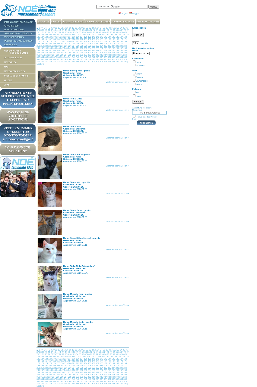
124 (123, 34)
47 (66, 30)
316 (62, 55)
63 (111, 30)
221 (50, 46)
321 (82, 55)
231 (90, 46)
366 (78, 59)
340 (66, 57)
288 (42, 52)
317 (66, 55)
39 (43, 30)
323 (90, 55)
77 (57, 32)
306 (114, 52)
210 (98, 43)
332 (125, 55)
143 (106, 37)
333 (38, 57)
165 (102, 39)
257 (102, 48)
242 (42, 48)
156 (66, 39)
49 (71, 30)
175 (50, 41)
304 (106, 52)
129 (50, 37)
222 (54, 46)
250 (74, 48)
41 (49, 30)
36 (126, 28)
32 (115, 28)
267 (50, 50)
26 (98, 28)
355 (125, 57)
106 (54, 34)
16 (70, 28)
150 (42, 39)
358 (46, 59)
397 (110, 62)
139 (90, 37)
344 (82, 57)
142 (102, 37)
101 (126, 32)
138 (86, 37)
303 (102, 52)
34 (121, 28)
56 (91, 30)
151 (46, 39)
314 (54, 55)
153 (54, 39)
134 (70, 37)
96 (111, 32)
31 (112, 28)
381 (46, 62)
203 (70, 43)
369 (90, 59)
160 (82, 39)
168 (114, 39)
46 (63, 30)
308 (121, 52)
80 (66, 32)
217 (125, 43)
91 (97, 32)
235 (106, 46)
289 (46, 52)
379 (38, 62)
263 (125, 48)
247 (62, 48)
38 (40, 30)
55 (88, 30)
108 (62, 34)
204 (74, 43)
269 (58, 50)
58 (97, 30)
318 (70, 55)
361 (58, 59)
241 (38, 48)
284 (117, 50)
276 (86, 50)
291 (54, 52)
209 (94, 43)
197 (46, 43)
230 (86, 46)
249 (70, 48)
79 (63, 32)
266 (46, 50)
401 (125, 62)
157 (70, 39)
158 (74, 39)
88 (88, 32)
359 (50, 59)
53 (83, 30)
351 (110, 57)
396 (106, 62)
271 (66, 50)
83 (74, 32)
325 (98, 55)
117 (96, 34)
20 (81, 28)
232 (94, 46)
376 (117, 59)
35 (124, 28)
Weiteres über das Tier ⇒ (117, 82)
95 (108, 32)
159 (78, 39)
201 (62, 43)
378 (125, 59)
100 (123, 32)
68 (125, 30)
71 (40, 32)
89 (91, 32)
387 (70, 62)
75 (52, 32)
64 (114, 30)
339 (62, 57)
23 (90, 28)
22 (87, 28)
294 (66, 52)
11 (56, 28)
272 (70, 50)
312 (46, 55)
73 (46, 32)
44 (57, 30)
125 (127, 34)
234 (102, 46)
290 (50, 52)
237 (114, 46)
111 (73, 34)
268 (54, 50)
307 (117, 52)
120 (107, 34)
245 (54, 48)
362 (62, 59)
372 (102, 59)
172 (38, 41)
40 (46, 30)
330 (117, 55)
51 (77, 30)
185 (90, 41)
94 (105, 32)
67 (122, 30)
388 (74, 62)
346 (90, 57)
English (124, 13)
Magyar (135, 13)
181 (74, 41)
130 (54, 37)
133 (66, 37)
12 (59, 28)
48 (69, 30)
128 (46, 37)
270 (62, 50)
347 (94, 57)
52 (80, 30)
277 (90, 50)
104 (46, 34)
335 (46, 57)
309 (125, 52)
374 (110, 59)
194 (125, 41)
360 (54, 59)
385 (62, 62)
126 (38, 37)
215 (117, 43)
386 (66, 62)
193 (121, 41)
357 (42, 59)
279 (98, 50)
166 (106, 39)
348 (98, 57)
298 (82, 52)
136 (78, 37)
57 (94, 30)
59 (100, 30)
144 (110, 37)
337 (54, 57)
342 (74, 57)
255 (94, 48)
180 (70, 41)
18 (76, 28)
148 (125, 37)
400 (121, 62)
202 (66, 43)
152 (50, 39)
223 (58, 46)
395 (102, 62)
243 (46, 48)
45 (60, 30)
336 (50, 57)
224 (62, 46)
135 (74, 37)
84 (77, 32)
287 (38, 52)
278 (94, 50)
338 (58, 57)
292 (58, 52)
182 (78, 41)
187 (98, 41)
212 (105, 43)
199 (54, 43)
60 (102, 30)
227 (74, 46)
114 (85, 34)
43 (54, 30)
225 (66, 46)
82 (71, 32)
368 (86, 59)
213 (109, 43)
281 (106, 50)
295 (70, 52)
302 (98, 52)
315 (58, 55)
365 (74, 59)
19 (79, 28)
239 (121, 46)
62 (108, 30)
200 (58, 43)
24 (93, 28)
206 (82, 43)
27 (101, 28)
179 (66, 41)
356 (38, 59)
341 (70, 57)
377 (121, 59)
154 (58, 39)
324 (94, 55)
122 (115, 34)
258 (106, 48)
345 (86, 57)
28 (104, 28)
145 (114, 37)
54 (85, 30)
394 (98, 62)
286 (125, 50)
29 (107, 28)
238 (117, 46)
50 (74, 30)
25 (95, 28)
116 (92, 34)
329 (113, 55)
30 (110, 28)
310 (38, 55)
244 (50, 48)
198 (50, 43)
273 (74, 50)
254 (90, 48)
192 (117, 41)
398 (114, 62)
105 (50, 34)
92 (100, 32)
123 (119, 34)
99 (119, 32)
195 (38, 43)
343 (78, 57)
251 (78, 48)
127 (42, 37)
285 (121, 50)
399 (117, 62)
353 (117, 57)
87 (85, 32)
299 (86, 52)
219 (42, 46)
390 (82, 62)
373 (106, 59)
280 (102, 50)
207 (86, 43)
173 (42, 41)
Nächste (40, 64)
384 (58, 62)
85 (80, 32)
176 (54, 41)
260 (114, 48)
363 (66, 59)
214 (113, 43)
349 (102, 57)
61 (105, 30)
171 (125, 39)
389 (78, 62)
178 (62, 41)
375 (114, 59)
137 (82, 37)
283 (114, 50)
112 (77, 34)
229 (82, 46)
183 (82, 41)
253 (86, 48)
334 (42, 57)
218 (38, 46)
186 (94, 41)
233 (98, 46)
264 (38, 50)
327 (105, 55)
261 (117, 48)
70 (37, 32)
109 (66, 34)
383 (54, 62)
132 (62, 37)
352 (114, 57)
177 (58, 41)
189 (106, 41)
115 (88, 34)
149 (38, 39)
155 (62, 39)
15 (67, 28)
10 (53, 28)
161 (86, 39)
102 (38, 34)
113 (81, 34)
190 (110, 41)
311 (42, 55)
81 (69, 32)
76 (54, 32)
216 (121, 43)
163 (94, 39)
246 (58, 48)
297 (78, 52)
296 (74, 52)
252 (82, 48)
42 (52, 30)
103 (42, 34)
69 (128, 30)
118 (100, 34)
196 (42, 43)
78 (60, 32)
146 (117, 37)
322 (86, 55)
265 (42, 50)
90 (94, 32)
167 (110, 39)
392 (90, 62)
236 (110, 46)
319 (74, 55)
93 (102, 32)
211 (101, 43)
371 (98, 59)
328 (109, 55)
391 (86, 62)
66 (119, 30)
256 (98, 48)
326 (101, 55)
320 (78, 55)
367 (82, 59)
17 (73, 28)
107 (58, 34)
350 (106, 57)
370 (94, 59)
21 (84, 28)
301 (94, 52)
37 (37, 30)
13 (62, 28)
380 (42, 62)
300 (90, 52)
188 (102, 41)
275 (82, 50)
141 (98, 37)
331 (121, 55)
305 (110, 52)
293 (62, 52)
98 (117, 32)
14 (64, 28)
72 (43, 32)
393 (94, 62)
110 (70, 34)
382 (50, 62)
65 (117, 30)
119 (104, 34)
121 (111, 34)
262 (121, 48)
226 (70, 46)
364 (70, 59)
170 (121, 39)
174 (46, 41)
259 (110, 48)
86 (83, 32)
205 (78, 43)
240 (125, 46)
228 (78, 46)
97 (114, 32)
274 (78, 50)
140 (94, 37)
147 (121, 37)
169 (117, 39)
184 (86, 41)
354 (121, 57)
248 (66, 48)
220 (46, 46)
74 (49, 32)
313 (50, 55)
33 (118, 28)
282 (110, 50)
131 (58, 37)
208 (90, 43)
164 (98, 39)
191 (114, 41)
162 (90, 39)
